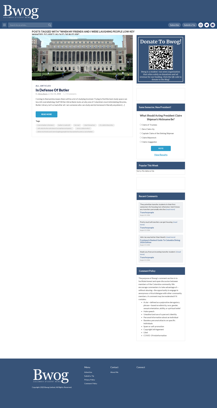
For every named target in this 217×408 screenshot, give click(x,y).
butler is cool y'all (64, 125)
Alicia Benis (43, 94)
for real (77, 125)
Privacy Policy (89, 380)
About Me (114, 372)
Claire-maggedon (149, 142)
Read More (46, 114)
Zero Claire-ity (148, 129)
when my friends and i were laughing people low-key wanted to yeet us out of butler (65, 132)
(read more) (170, 209)
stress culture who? (83, 128)
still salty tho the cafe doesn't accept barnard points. (55, 128)
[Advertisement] (161, 94)
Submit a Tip (189, 25)
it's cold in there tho (106, 125)
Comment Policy (90, 383)
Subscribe (174, 25)
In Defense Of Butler (52, 90)
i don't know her (89, 125)
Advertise (88, 372)
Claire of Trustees (149, 125)
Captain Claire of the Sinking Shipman (158, 133)
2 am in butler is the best (46, 125)
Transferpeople (147, 212)
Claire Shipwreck (149, 137)
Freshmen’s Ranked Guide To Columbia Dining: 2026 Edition (160, 241)
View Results (161, 154)
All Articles (43, 86)
